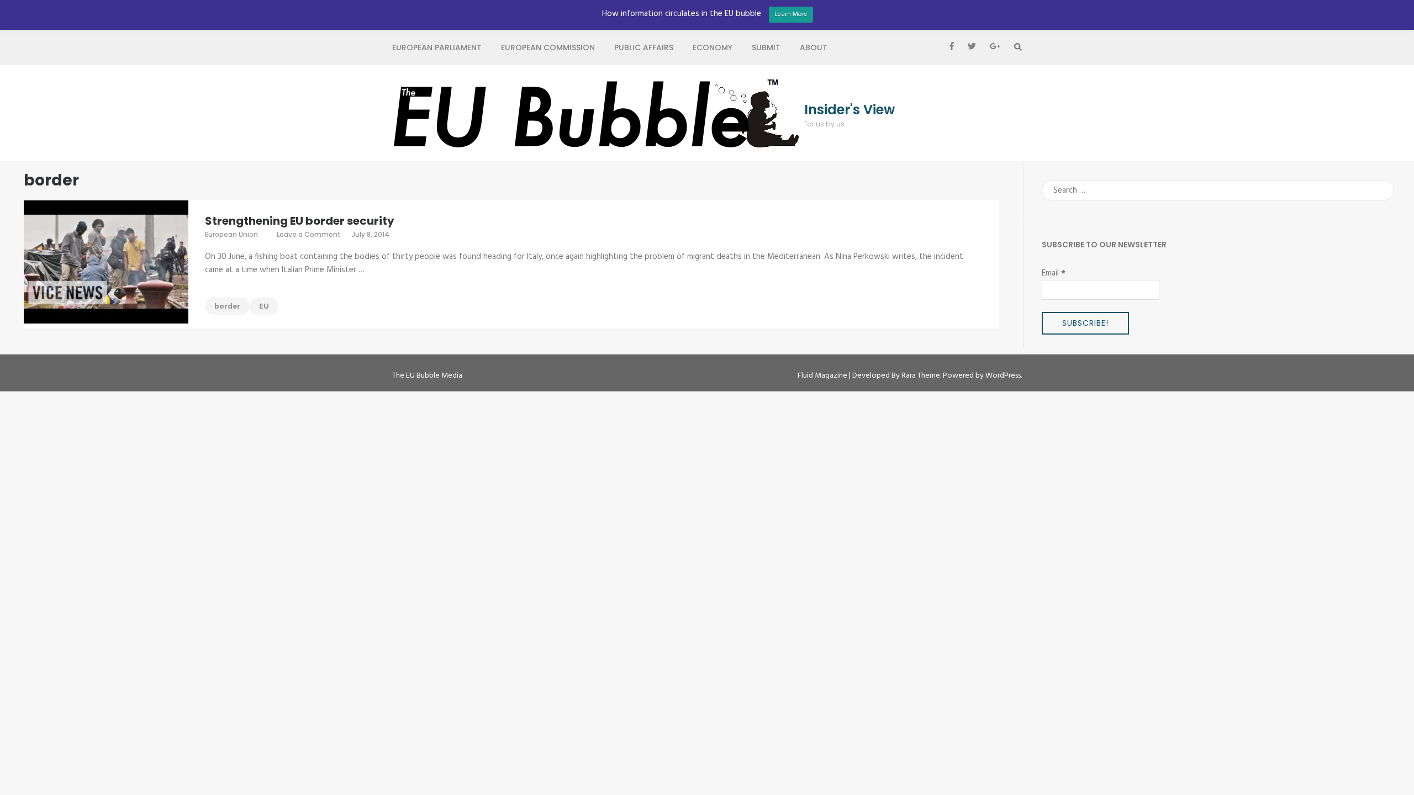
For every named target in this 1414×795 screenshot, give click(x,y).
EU (264, 306)
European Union (231, 234)
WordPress (1003, 375)
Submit (766, 47)
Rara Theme (920, 375)
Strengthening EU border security (299, 221)
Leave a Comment (309, 234)
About (813, 47)
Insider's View (849, 109)
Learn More (791, 14)
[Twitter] (972, 47)
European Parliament (437, 47)
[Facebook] (951, 47)
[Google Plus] (995, 47)
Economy (712, 47)
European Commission (548, 47)
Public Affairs (643, 47)
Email (1053, 273)
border (227, 306)
